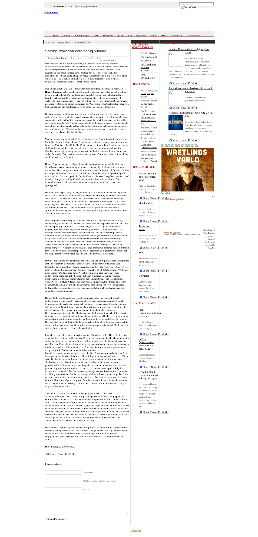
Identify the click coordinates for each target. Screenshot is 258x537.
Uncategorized (169, 227)
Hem (55, 35)
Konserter (200, 209)
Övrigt (179, 218)
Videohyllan (196, 227)
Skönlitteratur (186, 224)
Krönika (66, 35)
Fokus (154, 35)
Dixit (96, 35)
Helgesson (108, 35)
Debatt (164, 35)
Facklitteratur (197, 206)
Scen (194, 221)
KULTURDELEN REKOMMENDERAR (142, 45)
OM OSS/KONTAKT (62, 6)
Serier (201, 221)
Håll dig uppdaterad (87, 6)
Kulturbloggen (82, 35)
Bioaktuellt (179, 203)
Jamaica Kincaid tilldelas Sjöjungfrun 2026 (188, 50)
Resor (120, 35)
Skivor (176, 224)
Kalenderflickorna (148, 53)
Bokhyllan (166, 206)
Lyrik (193, 215)
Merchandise (146, 203)
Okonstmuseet (194, 35)
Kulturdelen (207, 230)
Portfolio (195, 218)
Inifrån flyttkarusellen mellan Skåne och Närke (146, 343)
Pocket (187, 218)
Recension (141, 35)
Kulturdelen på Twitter (185, 242)
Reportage (178, 221)
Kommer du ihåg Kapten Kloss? (149, 93)
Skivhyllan (167, 224)
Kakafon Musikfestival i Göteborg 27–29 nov (190, 114)
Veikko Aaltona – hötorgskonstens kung (148, 176)
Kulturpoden (184, 215)
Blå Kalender (191, 203)
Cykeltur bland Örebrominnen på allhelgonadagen (148, 375)
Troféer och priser (145, 227)
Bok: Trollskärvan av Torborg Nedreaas (148, 67)
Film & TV (171, 209)
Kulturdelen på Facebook (187, 239)
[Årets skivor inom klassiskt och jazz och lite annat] (175, 98)
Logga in (211, 236)
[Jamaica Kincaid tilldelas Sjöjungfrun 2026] (175, 59)
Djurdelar (144, 275)
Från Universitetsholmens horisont (150, 313)
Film (164, 209)
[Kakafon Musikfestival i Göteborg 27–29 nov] (175, 122)
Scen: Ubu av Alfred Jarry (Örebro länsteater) (149, 144)
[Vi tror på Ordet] (79, 12)
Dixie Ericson (61, 58)
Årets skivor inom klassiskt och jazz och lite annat (190, 89)
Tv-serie (198, 224)
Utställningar (183, 227)
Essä (129, 35)
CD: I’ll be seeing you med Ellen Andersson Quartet (149, 157)
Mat (141, 252)
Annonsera (177, 35)
